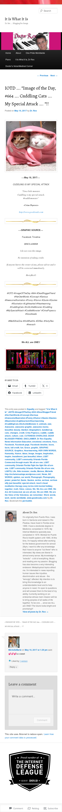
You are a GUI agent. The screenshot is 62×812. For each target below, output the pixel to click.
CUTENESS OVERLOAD (35, 435)
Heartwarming (30, 450)
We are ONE (42, 491)
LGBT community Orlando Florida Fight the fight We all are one (29, 465)
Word (46, 494)
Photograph (36, 477)
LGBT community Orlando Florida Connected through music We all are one (26, 461)
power (8, 480)
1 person (24, 660)
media (33, 471)
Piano (8, 59)
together (9, 488)
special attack (28, 483)
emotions (46, 441)
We (34, 488)
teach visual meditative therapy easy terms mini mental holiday (28, 484)
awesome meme (40, 426)
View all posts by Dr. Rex (35, 611)
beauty (17, 429)
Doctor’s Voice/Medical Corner (19, 66)
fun (21, 447)
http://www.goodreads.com (31, 212)
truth (16, 488)
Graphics (18, 450)
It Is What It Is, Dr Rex (25, 59)
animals (43, 423)
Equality (31, 409)
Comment (42, 720)
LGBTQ (8, 471)
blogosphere (35, 429)
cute (21, 435)
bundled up (47, 429)
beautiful (9, 429)
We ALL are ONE (44, 488)
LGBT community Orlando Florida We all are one (31, 468)
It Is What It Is (16, 19)
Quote (23, 480)
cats (7, 432)
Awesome (9, 426)
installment (17, 456)
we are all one (29, 491)
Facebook (9, 444)
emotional (36, 441)
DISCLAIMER (30, 438)
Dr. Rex (33, 110)
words (53, 494)
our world (25, 477)
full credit (15, 447)
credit (21, 432)
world (13, 497)
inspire (8, 456)
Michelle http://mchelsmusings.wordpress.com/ (29, 473)
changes (14, 432)
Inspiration (48, 453)
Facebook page (22, 444)
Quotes (30, 480)
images (38, 453)
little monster (23, 471)
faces (51, 444)
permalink (27, 500)
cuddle (43, 432)
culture (15, 435)
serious (45, 480)
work (7, 497)
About (18, 52)
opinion (16, 477)
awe (49, 423)
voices (28, 488)
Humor (18, 453)
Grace (27, 447)
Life (14, 471)
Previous (42, 75)
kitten (39, 456)
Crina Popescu (32, 432)
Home (8, 52)
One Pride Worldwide (35, 52)
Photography (49, 477)
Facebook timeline (39, 444)
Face (54, 441)
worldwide (21, 497)
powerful (16, 480)
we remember (36, 494)
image (31, 453)
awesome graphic (23, 426)
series (38, 480)
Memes (40, 471)
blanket (24, 429)
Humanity (9, 453)
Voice (21, 488)
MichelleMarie (14, 649)
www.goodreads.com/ (37, 497)
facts (7, 447)
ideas (24, 453)
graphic (34, 447)
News (44, 474)
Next (53, 75)
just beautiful (30, 456)
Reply (13, 666)
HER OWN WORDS (47, 450)
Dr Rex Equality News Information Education (28, 440)
